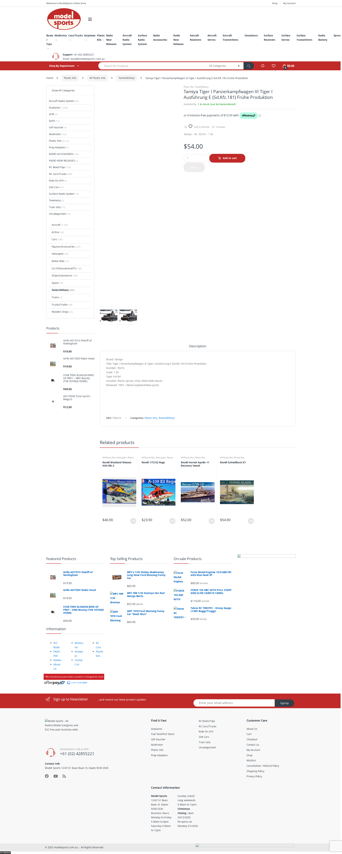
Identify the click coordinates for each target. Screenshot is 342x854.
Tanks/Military (126, 78)
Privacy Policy (254, 776)
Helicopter (121, 457)
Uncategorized (60, 213)
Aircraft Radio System (127, 40)
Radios (57, 660)
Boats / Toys (49, 40)
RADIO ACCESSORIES (64, 154)
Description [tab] (197, 346)
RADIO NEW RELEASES (63, 160)
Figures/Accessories (66, 246)
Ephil (54, 120)
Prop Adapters (59, 147)
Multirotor (61, 35)
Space (57, 282)
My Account (289, 3)
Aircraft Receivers (195, 37)
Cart (249, 734)
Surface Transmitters (304, 37)
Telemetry (56, 200)
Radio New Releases (111, 40)
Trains (57, 297)
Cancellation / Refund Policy (263, 765)
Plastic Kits (101, 37)
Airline (58, 232)
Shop (274, 3)
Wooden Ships (62, 311)
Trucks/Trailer (62, 304)
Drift (53, 114)
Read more (133, 521)
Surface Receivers (269, 37)
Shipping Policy (255, 771)
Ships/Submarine (65, 275)
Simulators (251, 35)
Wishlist (251, 760)
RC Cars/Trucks (60, 174)
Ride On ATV (58, 180)
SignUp (284, 703)
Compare (220, 127)
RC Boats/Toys (60, 167)
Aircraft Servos (212, 37)
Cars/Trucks (75, 35)
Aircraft (60, 224)
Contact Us (253, 744)
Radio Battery (322, 37)
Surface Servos (285, 37)
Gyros (337, 35)
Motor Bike (60, 261)
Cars (57, 239)
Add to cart (230, 158)
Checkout (252, 739)
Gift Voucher (58, 127)
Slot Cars (56, 187)
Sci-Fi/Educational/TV (67, 268)
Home (49, 78)
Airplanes (89, 35)
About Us (252, 728)
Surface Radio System (142, 40)
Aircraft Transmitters (230, 37)
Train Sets (57, 207)
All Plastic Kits (97, 78)
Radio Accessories (160, 37)
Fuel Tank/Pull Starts (163, 734)
